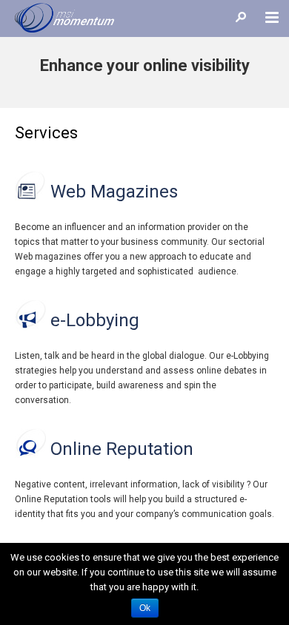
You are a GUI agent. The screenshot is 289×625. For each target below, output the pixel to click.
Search (241, 16)
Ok (144, 608)
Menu (272, 16)
